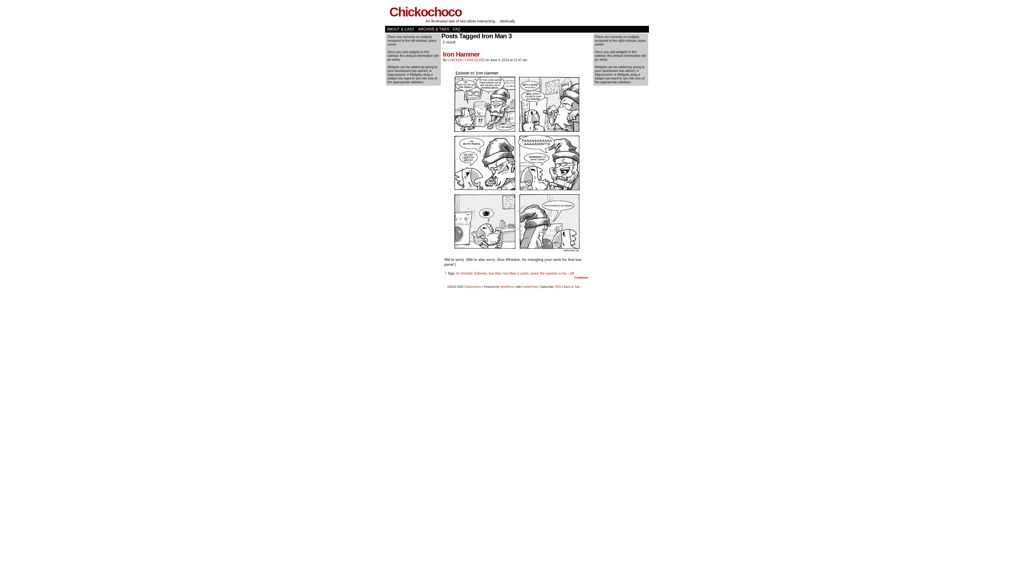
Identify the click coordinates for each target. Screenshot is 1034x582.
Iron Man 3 (511, 273)
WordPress (507, 286)
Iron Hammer (461, 54)
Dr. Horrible (464, 273)
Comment (581, 277)
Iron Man (495, 273)
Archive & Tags (433, 29)
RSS (558, 286)
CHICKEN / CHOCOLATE (466, 60)
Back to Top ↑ (573, 286)
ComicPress (530, 286)
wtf (572, 273)
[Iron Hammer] (517, 252)
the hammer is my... (554, 273)
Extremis (480, 273)
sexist (534, 273)
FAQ (456, 29)
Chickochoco (425, 12)
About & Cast (400, 29)
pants (525, 273)
